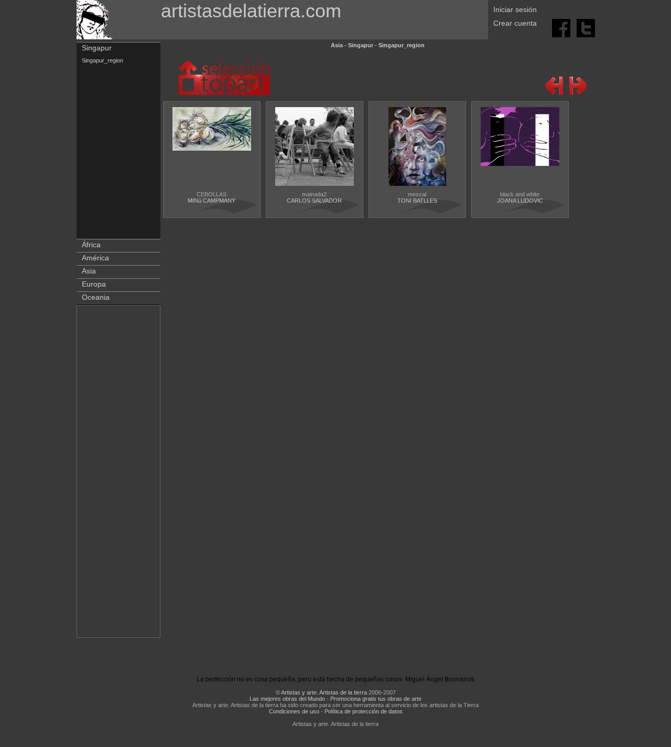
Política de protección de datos (363, 711)
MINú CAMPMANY (211, 200)
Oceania (96, 297)
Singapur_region (102, 60)
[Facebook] (562, 27)
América (95, 258)
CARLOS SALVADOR (314, 200)
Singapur (97, 48)
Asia (89, 271)
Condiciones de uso (294, 711)
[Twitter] (586, 27)
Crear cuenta (515, 23)
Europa (94, 284)
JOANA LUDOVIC (520, 200)
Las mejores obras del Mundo (287, 699)
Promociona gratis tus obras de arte (375, 699)
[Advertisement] (119, 473)
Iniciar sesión (515, 9)
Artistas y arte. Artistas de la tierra (324, 692)
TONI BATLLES (417, 200)
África (91, 244)
